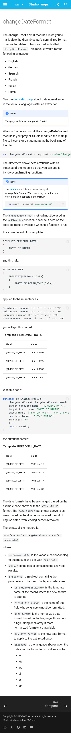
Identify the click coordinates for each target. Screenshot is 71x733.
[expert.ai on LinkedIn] (25, 727)
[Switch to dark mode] (57, 4)
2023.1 (18, 5)
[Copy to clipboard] (67, 154)
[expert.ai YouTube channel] (31, 727)
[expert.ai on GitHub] (5, 727)
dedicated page (23, 99)
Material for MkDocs (25, 720)
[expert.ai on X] (12, 727)
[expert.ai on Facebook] (18, 727)
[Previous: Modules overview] (5, 705)
